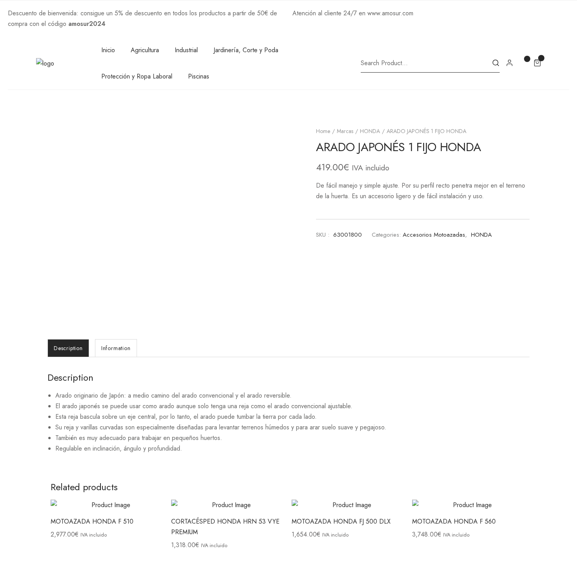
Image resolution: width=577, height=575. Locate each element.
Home (323, 131)
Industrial (186, 50)
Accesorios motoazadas (434, 234)
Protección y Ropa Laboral (136, 76)
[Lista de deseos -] (523, 62)
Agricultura (145, 50)
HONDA (370, 131)
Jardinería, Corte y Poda (246, 50)
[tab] (68, 348)
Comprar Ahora (128, 23)
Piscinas (198, 76)
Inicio (108, 50)
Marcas (345, 131)
